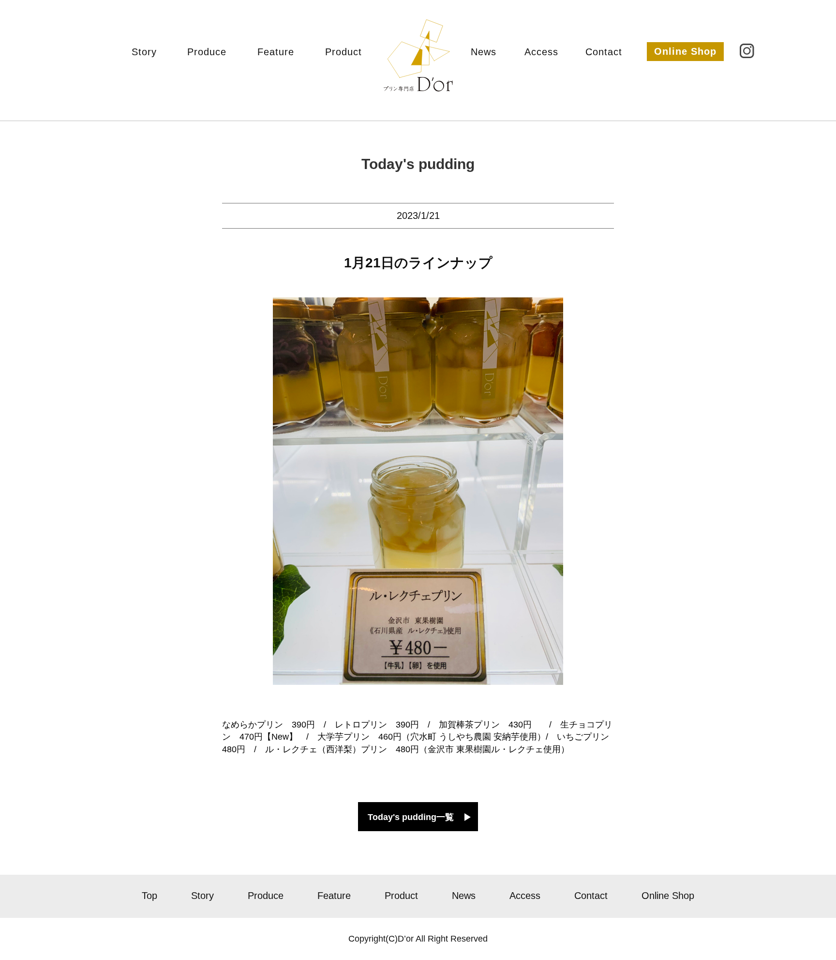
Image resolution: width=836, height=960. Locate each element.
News (483, 51)
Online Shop (685, 51)
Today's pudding (418, 164)
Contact (603, 51)
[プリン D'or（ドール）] (418, 81)
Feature (275, 51)
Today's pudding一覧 (411, 817)
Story (144, 51)
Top (149, 895)
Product (343, 51)
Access (541, 51)
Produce (206, 51)
